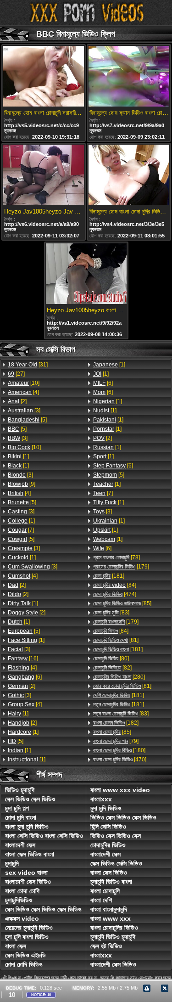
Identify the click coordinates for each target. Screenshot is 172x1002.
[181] (108, 576)
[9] (21, 484)
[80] (111, 658)
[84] (114, 585)
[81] (116, 640)
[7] (21, 530)
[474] (114, 594)
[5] (27, 420)
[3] (24, 410)
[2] (17, 401)
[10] (23, 383)
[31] (28, 364)
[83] (111, 612)
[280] (119, 677)
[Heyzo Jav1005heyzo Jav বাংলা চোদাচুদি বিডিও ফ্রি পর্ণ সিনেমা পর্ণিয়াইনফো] (43, 176)
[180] (119, 750)
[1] (18, 456)
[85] (122, 603)
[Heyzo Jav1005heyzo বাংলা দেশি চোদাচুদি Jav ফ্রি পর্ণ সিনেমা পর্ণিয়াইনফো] (86, 274)
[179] (121, 566)
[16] (23, 658)
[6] (25, 677)
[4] (23, 392)
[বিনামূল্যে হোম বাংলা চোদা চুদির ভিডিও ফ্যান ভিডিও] (129, 176)
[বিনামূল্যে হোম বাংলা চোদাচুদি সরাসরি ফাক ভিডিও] (43, 77)
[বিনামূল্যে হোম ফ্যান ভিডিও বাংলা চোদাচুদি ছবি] (129, 77)
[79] (116, 741)
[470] (119, 759)
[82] (112, 667)
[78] (116, 557)
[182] (116, 723)
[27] (16, 374)
